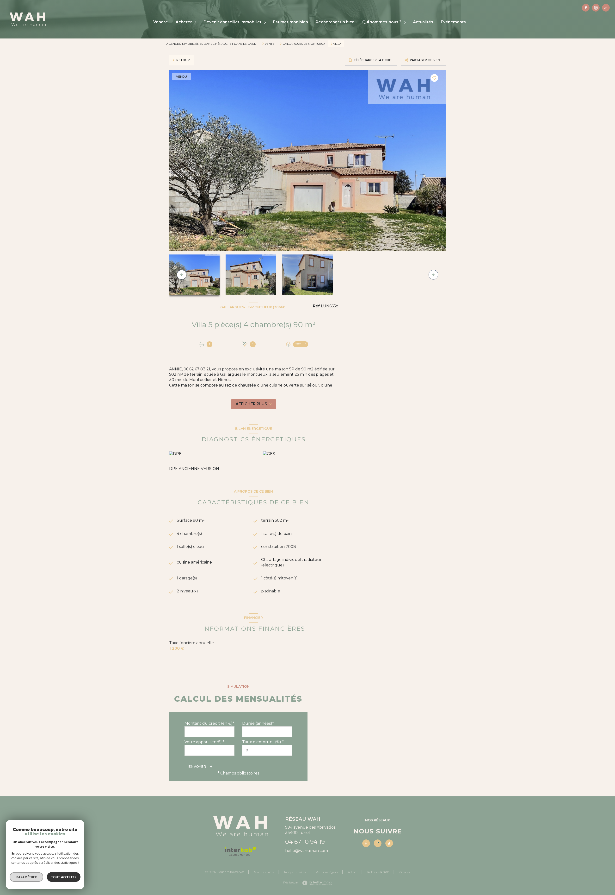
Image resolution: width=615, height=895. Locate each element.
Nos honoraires (264, 872)
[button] (433, 274)
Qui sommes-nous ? (381, 22)
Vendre (160, 22)
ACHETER (184, 22)
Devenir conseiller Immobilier (232, 22)
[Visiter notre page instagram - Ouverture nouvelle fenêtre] (596, 8)
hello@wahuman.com (306, 850)
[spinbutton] (267, 750)
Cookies (404, 872)
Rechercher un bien (335, 22)
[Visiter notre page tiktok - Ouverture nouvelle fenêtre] (606, 8)
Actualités (423, 22)
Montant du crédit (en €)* (209, 723)
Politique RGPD (378, 872)
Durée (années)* (258, 723)
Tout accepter (63, 877)
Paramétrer (26, 877)
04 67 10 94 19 (305, 841)
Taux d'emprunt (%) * (263, 742)
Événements (453, 22)
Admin (352, 872)
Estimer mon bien (290, 22)
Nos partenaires (295, 872)
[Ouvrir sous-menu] (196, 22)
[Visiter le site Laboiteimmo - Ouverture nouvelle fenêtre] (316, 883)
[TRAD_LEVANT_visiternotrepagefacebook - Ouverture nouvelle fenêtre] (586, 8)
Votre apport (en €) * (204, 742)
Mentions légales (326, 872)
